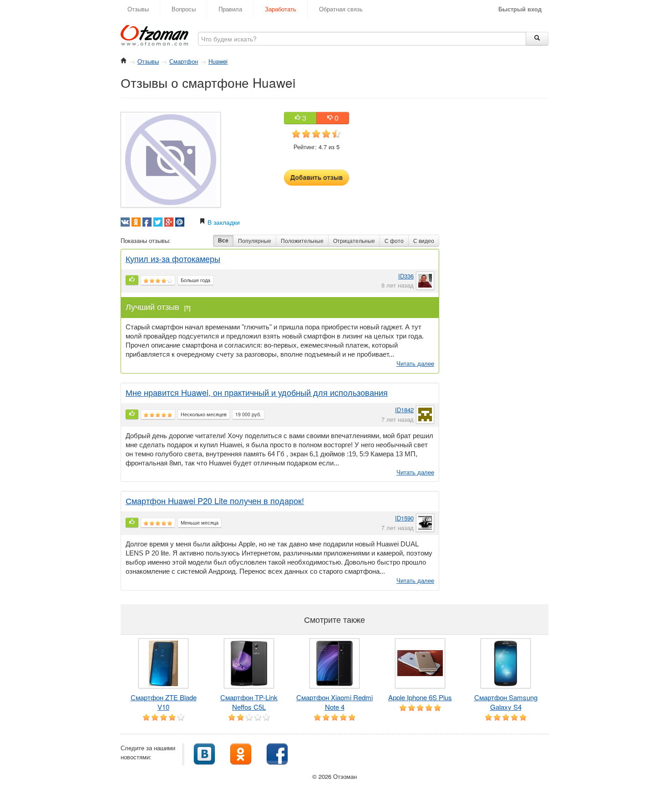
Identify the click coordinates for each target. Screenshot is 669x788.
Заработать (280, 9)
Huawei (218, 61)
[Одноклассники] (241, 753)
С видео (423, 240)
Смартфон (183, 61)
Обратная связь (341, 9)
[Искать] (537, 38)
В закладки (223, 222)
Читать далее (415, 363)
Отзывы (138, 9)
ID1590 (404, 518)
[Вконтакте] (204, 753)
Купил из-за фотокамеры (173, 258)
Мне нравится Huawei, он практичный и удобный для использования (257, 392)
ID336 (406, 276)
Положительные (302, 240)
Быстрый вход (520, 9)
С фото (394, 240)
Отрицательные (354, 240)
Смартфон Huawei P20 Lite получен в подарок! (215, 500)
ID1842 (404, 409)
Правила (230, 9)
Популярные (254, 240)
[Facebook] (277, 753)
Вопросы (184, 9)
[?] (187, 307)
